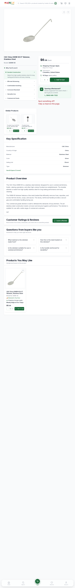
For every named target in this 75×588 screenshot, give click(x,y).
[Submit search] (55, 3)
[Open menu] (69, 3)
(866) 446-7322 (52, 95)
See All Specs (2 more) (13, 170)
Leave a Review (61, 220)
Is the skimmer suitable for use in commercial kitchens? (19, 249)
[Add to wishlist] (23, 270)
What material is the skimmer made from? (18, 241)
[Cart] (61, 3)
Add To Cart (60, 80)
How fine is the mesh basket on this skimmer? (51, 241)
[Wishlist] (65, 3)
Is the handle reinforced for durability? (49, 249)
